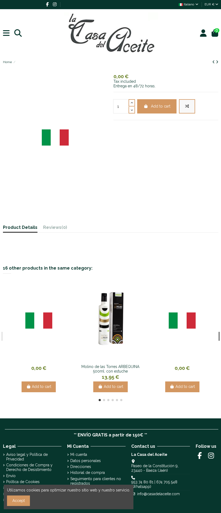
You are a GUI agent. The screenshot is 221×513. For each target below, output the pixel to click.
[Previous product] (214, 62)
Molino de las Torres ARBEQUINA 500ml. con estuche (110, 368)
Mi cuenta (78, 454)
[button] (100, 400)
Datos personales (85, 461)
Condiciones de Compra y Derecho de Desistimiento (29, 467)
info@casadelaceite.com (158, 494)
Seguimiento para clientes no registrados (95, 481)
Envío (11, 476)
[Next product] (217, 62)
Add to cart (160, 106)
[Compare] (34, 360)
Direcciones (80, 466)
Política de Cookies (23, 482)
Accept (18, 500)
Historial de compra (87, 472)
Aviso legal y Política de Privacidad (27, 456)
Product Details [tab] (20, 227)
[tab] (55, 228)
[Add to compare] (187, 106)
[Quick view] (43, 360)
